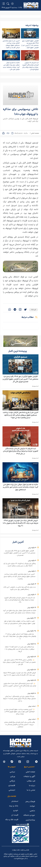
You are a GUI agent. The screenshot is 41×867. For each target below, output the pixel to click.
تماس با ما (31, 790)
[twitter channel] (36, 761)
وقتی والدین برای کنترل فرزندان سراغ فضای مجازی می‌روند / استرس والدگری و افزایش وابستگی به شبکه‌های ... (19, 724)
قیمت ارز (14, 815)
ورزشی (12, 776)
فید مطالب (31, 781)
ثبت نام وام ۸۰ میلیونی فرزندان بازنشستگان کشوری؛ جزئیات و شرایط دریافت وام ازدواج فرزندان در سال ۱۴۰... (19, 600)
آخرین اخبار (18, 542)
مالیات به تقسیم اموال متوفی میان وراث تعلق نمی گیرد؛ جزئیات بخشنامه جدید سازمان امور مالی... (11, 66)
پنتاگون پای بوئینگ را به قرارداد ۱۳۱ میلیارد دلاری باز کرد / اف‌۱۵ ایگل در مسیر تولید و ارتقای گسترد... (19, 564)
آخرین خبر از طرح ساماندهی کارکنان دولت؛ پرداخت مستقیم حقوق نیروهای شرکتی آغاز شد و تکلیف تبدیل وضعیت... (19, 576)
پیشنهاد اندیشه (32, 25)
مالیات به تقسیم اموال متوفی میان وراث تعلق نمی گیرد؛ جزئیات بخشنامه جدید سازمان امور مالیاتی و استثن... (19, 611)
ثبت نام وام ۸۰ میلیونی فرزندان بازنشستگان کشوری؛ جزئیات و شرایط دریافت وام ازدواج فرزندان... (30, 66)
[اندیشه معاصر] (31, 5)
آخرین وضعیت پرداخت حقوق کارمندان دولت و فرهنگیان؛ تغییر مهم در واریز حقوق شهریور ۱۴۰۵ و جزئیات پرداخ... (19, 711)
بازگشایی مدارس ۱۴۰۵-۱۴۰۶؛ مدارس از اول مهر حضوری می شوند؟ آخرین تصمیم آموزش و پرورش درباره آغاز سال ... (19, 662)
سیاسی (12, 771)
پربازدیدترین (30, 819)
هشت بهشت (16, 850)
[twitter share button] (25, 309)
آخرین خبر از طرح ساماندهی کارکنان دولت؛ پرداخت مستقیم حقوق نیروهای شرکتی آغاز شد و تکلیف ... (11, 44)
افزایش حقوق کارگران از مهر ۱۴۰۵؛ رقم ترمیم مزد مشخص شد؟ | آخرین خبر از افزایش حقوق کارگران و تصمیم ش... (19, 553)
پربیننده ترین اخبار (17, 351)
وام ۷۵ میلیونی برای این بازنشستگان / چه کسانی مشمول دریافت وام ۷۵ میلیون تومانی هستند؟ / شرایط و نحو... (19, 698)
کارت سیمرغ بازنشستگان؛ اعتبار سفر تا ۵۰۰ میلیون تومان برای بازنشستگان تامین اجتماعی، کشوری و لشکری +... (19, 685)
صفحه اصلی (35, 133)
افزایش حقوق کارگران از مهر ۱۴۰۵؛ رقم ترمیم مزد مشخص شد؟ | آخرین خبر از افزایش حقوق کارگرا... (29, 44)
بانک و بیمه (13, 806)
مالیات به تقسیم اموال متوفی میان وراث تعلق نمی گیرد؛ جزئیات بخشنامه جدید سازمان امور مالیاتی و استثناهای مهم (20, 487)
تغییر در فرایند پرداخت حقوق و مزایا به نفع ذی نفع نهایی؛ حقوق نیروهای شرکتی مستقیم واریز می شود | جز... (19, 623)
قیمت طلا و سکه (11, 819)
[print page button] (3, 133)
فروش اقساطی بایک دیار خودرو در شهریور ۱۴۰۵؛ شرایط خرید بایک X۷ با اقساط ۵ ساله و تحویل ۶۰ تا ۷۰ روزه (20, 523)
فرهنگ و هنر (30, 801)
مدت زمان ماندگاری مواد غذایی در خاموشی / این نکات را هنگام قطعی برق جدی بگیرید (19, 588)
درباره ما (32, 785)
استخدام (15, 801)
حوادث (32, 806)
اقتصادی (11, 785)
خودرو (15, 810)
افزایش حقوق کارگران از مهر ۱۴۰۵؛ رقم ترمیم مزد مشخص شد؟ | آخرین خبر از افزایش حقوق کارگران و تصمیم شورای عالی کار (20, 379)
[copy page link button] (8, 133)
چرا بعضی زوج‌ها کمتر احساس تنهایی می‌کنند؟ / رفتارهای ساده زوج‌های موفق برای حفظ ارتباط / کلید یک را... (19, 636)
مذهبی (32, 810)
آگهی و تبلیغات (29, 776)
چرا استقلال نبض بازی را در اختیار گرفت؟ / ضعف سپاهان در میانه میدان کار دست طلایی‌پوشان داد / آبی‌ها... (19, 649)
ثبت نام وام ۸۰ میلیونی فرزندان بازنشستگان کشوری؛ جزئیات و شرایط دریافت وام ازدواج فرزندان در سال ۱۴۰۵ (20, 451)
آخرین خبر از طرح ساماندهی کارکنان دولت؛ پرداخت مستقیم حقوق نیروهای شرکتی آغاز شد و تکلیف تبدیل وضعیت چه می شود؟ (20, 415)
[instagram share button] (20, 309)
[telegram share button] (15, 309)
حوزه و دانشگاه (29, 815)
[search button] (8, 3)
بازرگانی (12, 781)
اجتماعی (12, 790)
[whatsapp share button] (9, 309)
